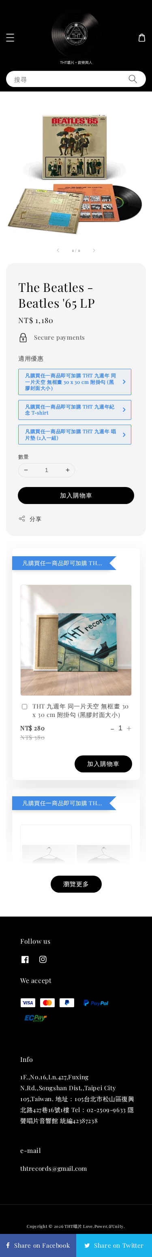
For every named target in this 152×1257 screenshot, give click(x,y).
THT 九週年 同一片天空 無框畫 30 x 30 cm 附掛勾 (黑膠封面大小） (80, 710)
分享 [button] (35, 519)
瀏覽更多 (76, 884)
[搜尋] (133, 79)
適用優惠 (30, 358)
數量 (23, 456)
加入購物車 (76, 495)
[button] (10, 38)
